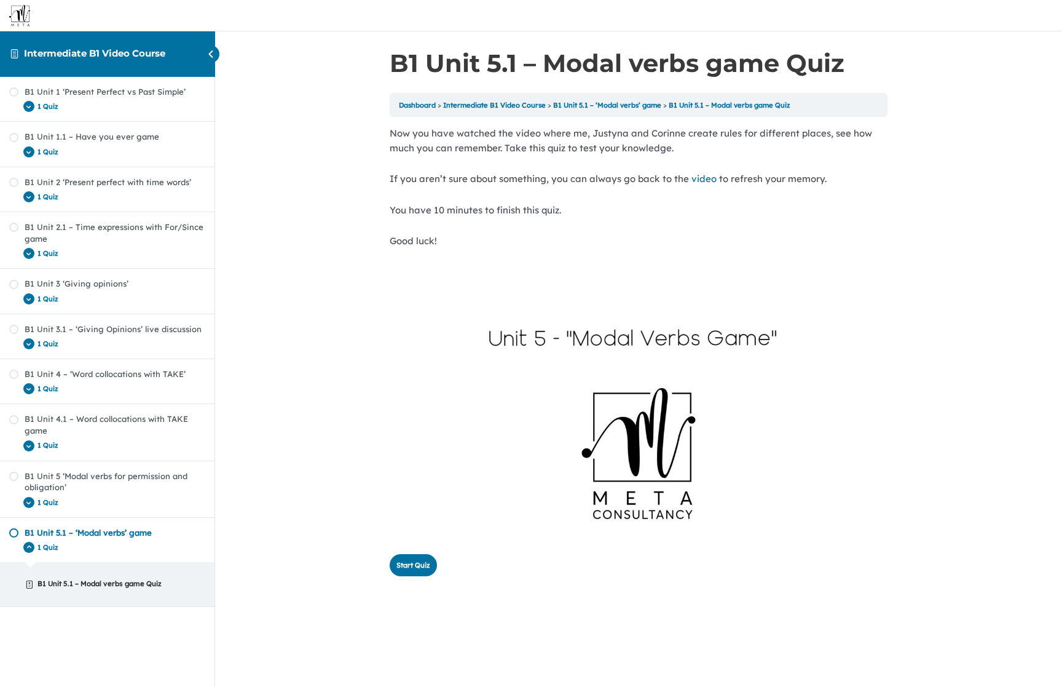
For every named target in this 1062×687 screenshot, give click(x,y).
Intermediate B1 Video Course (94, 53)
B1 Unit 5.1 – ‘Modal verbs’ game (607, 105)
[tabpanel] (638, 335)
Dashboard (417, 105)
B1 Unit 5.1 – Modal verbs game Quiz (729, 105)
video (704, 179)
